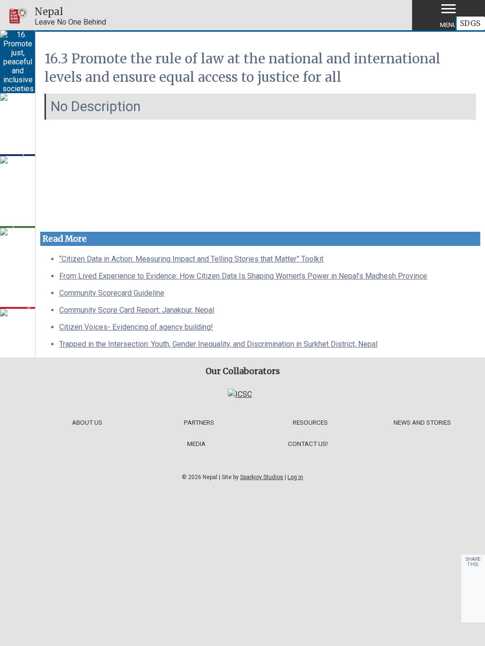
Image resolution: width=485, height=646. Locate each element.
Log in (295, 477)
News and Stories (422, 422)
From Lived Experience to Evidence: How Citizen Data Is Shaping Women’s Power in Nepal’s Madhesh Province (243, 275)
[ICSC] (240, 394)
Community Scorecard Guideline (111, 292)
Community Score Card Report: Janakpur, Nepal (136, 310)
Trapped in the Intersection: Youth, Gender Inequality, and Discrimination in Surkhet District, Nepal (218, 344)
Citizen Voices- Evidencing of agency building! (136, 327)
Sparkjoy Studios (261, 477)
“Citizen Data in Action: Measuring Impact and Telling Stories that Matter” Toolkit (191, 258)
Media (196, 443)
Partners (199, 422)
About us (87, 422)
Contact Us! (308, 443)
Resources (310, 422)
